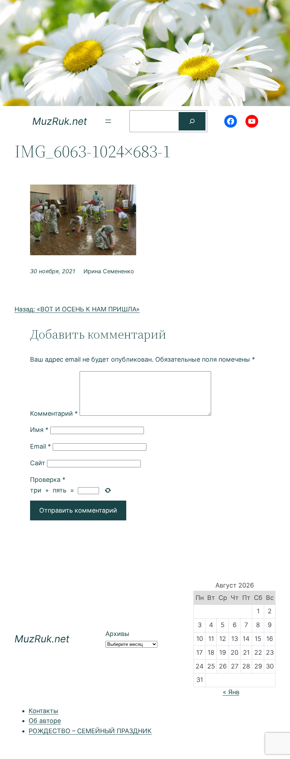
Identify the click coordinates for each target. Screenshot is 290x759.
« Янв (231, 692)
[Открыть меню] (108, 121)
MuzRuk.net (59, 121)
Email (40, 446)
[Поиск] (192, 121)
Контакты (43, 710)
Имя (39, 429)
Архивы (117, 633)
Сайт (37, 463)
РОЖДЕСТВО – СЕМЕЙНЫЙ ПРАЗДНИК (90, 731)
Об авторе (45, 720)
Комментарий (54, 413)
